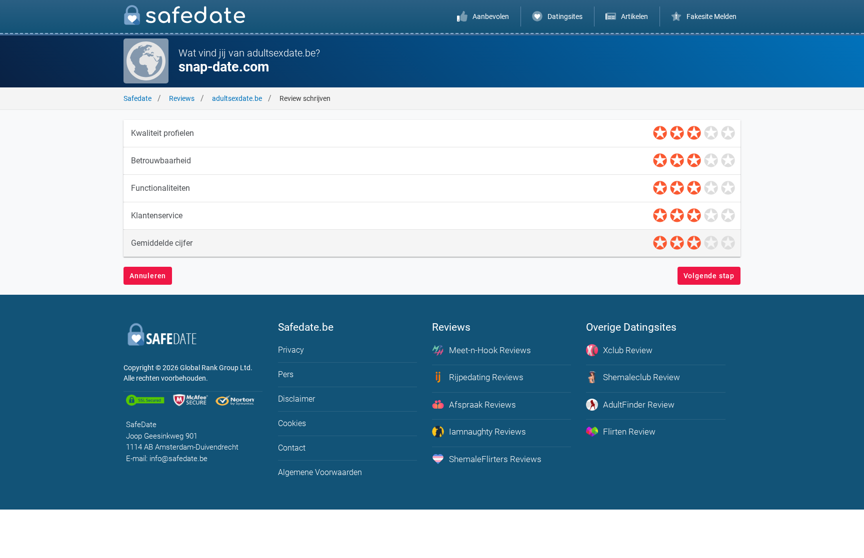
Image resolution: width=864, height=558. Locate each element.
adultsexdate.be (237, 98)
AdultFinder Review (638, 405)
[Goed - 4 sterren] (711, 133)
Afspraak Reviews (482, 405)
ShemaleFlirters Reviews (495, 459)
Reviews (181, 98)
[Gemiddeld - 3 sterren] (694, 133)
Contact (292, 448)
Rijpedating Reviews (486, 377)
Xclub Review (627, 350)
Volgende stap (709, 276)
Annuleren (148, 276)
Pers (286, 374)
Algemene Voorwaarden (320, 472)
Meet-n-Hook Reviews (490, 350)
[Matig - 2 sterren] (677, 133)
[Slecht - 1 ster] (660, 133)
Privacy (291, 350)
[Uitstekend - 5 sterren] (728, 133)
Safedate (138, 98)
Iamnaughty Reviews (487, 432)
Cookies (292, 423)
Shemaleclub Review (641, 377)
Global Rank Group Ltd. (216, 368)
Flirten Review (629, 432)
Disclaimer (296, 399)
